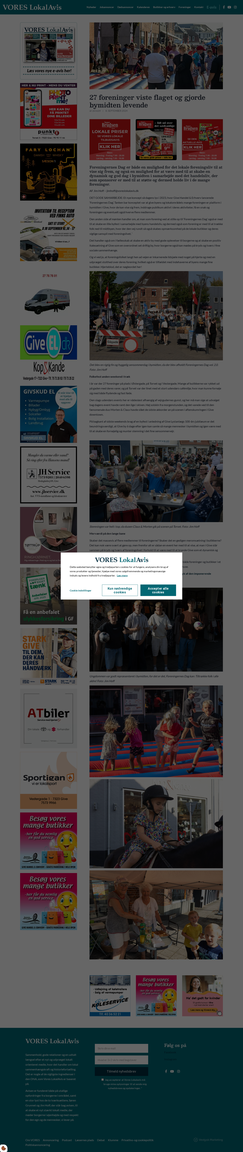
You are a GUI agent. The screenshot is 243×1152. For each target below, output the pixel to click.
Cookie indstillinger (80, 590)
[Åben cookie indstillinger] (3, 1148)
